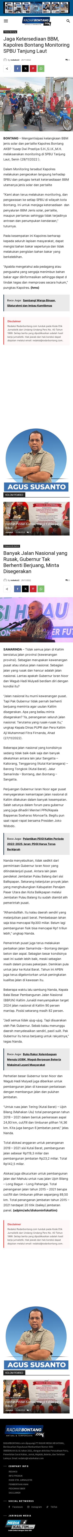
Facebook (17, 1507)
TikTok (54, 1507)
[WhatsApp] (41, 68)
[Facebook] (17, 68)
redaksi (9, 532)
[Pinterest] (33, 68)
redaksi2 (15, 60)
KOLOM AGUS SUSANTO (15, 520)
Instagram (36, 1507)
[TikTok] (47, 1507)
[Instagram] (28, 1507)
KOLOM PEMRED (14, 495)
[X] (25, 68)
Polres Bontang (10, 32)
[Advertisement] (36, 386)
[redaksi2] (5, 60)
